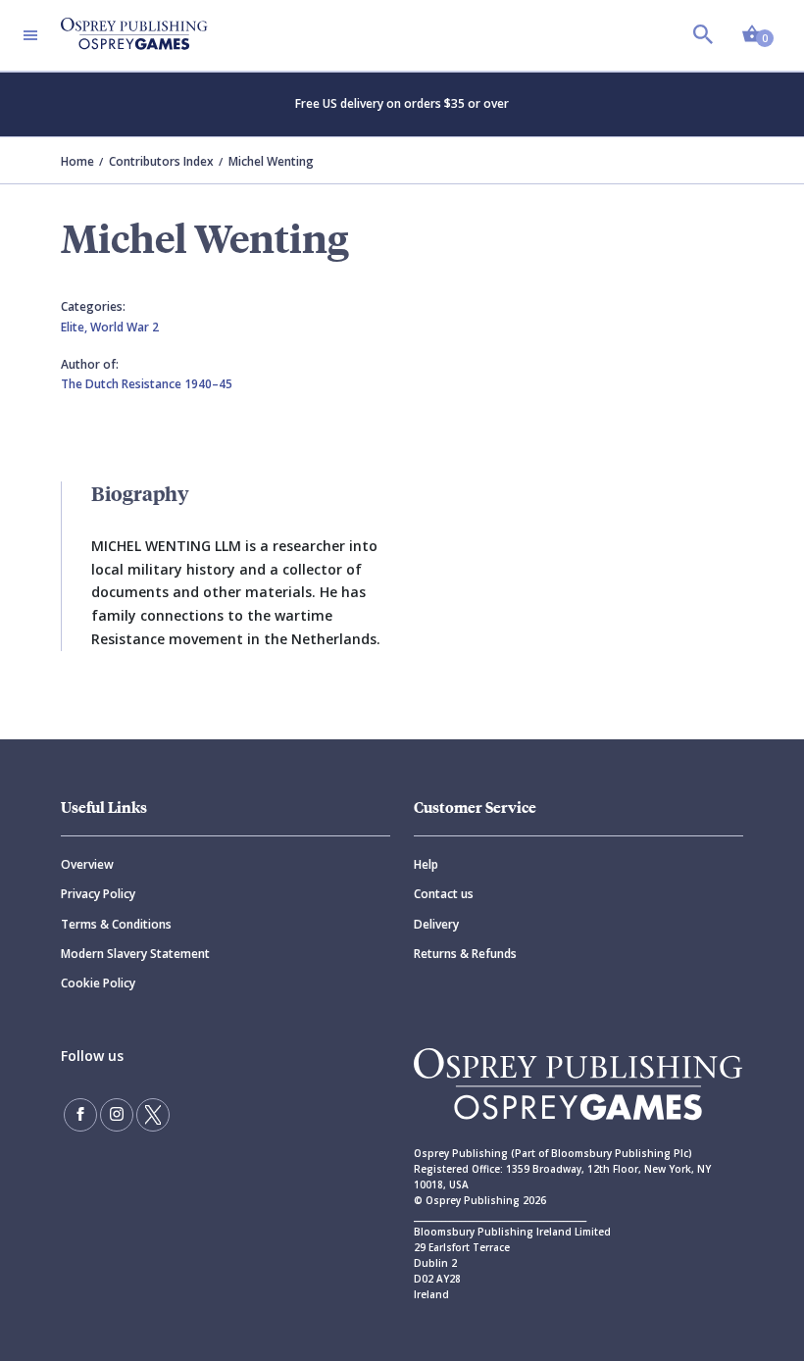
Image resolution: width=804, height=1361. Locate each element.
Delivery (436, 924)
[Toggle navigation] (30, 35)
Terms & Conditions (116, 924)
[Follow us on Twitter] (153, 1115)
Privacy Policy (98, 893)
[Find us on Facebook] (80, 1115)
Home (77, 161)
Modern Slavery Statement (135, 953)
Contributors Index (161, 161)
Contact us (444, 893)
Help (426, 864)
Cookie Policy (98, 983)
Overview (87, 864)
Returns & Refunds (465, 953)
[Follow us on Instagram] (116, 1115)
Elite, (75, 327)
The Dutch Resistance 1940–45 (146, 384)
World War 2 (124, 327)
